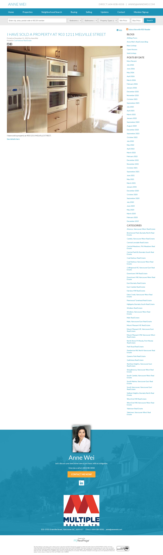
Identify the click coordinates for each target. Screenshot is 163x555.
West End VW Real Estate (136, 399)
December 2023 (133, 130)
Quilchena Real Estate (135, 360)
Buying (74, 12)
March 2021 (131, 183)
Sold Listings (131, 53)
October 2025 (132, 99)
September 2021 (133, 172)
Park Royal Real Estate (135, 347)
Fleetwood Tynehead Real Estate (139, 300)
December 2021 (133, 160)
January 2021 (132, 187)
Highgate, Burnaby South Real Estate (141, 304)
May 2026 (130, 72)
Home (11, 12)
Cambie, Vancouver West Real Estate (141, 239)
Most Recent (132, 61)
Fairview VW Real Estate (136, 291)
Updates (105, 12)
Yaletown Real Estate (135, 409)
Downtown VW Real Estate (137, 273)
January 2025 (132, 118)
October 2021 (132, 168)
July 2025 (130, 107)
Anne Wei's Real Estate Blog (137, 42)
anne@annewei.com (141, 4)
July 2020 (130, 202)
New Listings (132, 46)
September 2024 (133, 122)
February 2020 (132, 217)
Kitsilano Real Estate (134, 308)
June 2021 (131, 175)
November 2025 (133, 95)
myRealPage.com (82, 540)
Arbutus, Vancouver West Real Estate (141, 229)
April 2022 (130, 149)
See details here (13, 139)
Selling (89, 12)
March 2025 (131, 114)
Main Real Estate (133, 318)
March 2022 (131, 153)
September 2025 (133, 103)
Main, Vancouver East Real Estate (139, 321)
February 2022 (132, 156)
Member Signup (141, 12)
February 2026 (132, 84)
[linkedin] (81, 482)
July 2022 (130, 141)
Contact (121, 12)
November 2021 (133, 164)
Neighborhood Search (51, 12)
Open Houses (132, 49)
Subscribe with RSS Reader (139, 29)
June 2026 (131, 69)
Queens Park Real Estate (136, 356)
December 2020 (133, 191)
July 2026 (130, 65)
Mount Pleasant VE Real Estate (138, 325)
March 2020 (131, 214)
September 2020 (133, 198)
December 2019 (133, 221)
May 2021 (130, 179)
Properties (28, 12)
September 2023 (133, 133)
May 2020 (130, 210)
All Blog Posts (132, 38)
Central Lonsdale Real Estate (137, 242)
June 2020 (131, 206)
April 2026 (130, 76)
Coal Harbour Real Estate (136, 258)
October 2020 (132, 194)
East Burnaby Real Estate (136, 283)
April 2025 (130, 111)
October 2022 (132, 137)
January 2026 (132, 88)
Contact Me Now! (81, 474)
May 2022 (130, 145)
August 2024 (132, 126)
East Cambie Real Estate (136, 287)
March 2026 (131, 80)
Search (150, 20)
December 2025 (133, 92)
